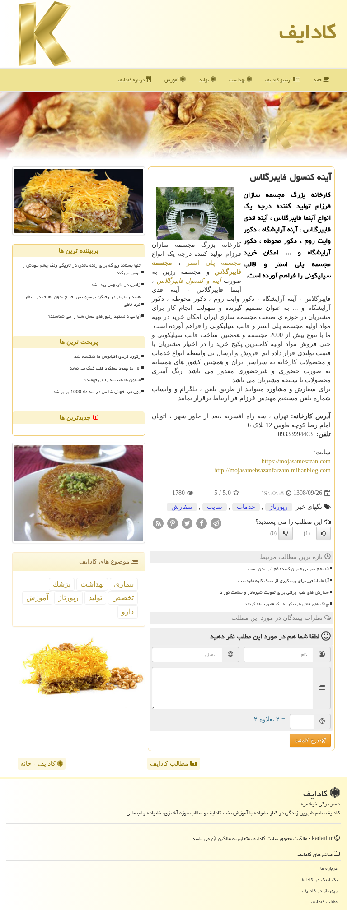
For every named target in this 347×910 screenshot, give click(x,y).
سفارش (181, 507)
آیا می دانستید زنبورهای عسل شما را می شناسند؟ (94, 316)
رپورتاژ (279, 507)
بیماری (124, 584)
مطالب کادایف (170, 763)
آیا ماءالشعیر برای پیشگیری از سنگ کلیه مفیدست (283, 580)
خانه (318, 79)
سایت (214, 507)
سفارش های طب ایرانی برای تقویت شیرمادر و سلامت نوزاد (274, 592)
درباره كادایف (132, 79)
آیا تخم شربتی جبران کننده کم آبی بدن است (288, 568)
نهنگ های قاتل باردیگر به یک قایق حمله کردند (287, 604)
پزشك (61, 584)
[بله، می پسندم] (323, 533)
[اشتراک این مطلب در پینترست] (172, 522)
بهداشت (238, 79)
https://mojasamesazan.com (296, 461)
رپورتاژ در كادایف (320, 890)
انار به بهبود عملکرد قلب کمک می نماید (105, 368)
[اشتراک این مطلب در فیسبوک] (201, 522)
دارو (128, 611)
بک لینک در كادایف (319, 879)
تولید (205, 79)
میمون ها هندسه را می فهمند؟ (112, 379)
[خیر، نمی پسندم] (285, 533)
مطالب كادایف (324, 901)
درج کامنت (307, 740)
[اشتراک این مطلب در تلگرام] (216, 522)
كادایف (307, 31)
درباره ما (329, 868)
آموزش (172, 79)
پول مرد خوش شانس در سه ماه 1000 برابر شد (97, 391)
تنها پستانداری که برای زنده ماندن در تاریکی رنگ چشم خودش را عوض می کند (81, 269)
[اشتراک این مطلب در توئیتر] (187, 522)
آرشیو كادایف (279, 79)
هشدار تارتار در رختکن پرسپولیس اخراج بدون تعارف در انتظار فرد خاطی (83, 300)
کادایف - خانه (38, 763)
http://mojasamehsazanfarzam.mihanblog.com (272, 470)
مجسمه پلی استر (214, 262)
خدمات (246, 507)
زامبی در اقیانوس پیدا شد (116, 284)
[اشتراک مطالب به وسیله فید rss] (158, 522)
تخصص (123, 597)
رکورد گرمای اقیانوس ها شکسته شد (107, 356)
